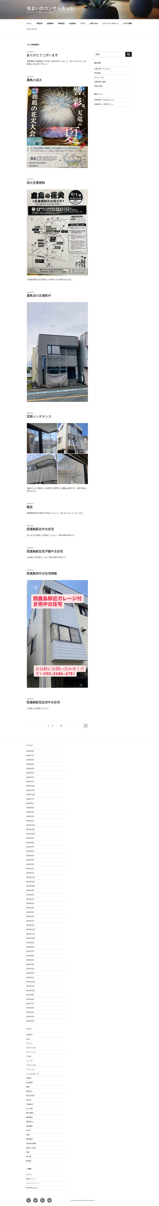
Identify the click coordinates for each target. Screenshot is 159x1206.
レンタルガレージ (32, 1074)
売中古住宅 (30, 1095)
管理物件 (29, 1126)
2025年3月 (30, 816)
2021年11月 (30, 986)
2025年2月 (30, 821)
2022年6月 (30, 956)
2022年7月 (30, 951)
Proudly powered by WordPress (82, 1200)
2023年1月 (30, 925)
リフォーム (30, 1069)
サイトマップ (31, 29)
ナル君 (28, 1056)
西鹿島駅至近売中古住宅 (43, 702)
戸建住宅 (39, 23)
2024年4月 (30, 860)
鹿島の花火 (34, 80)
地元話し (29, 1091)
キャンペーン (31, 1052)
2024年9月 (30, 838)
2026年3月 (30, 773)
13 (61, 726)
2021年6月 (30, 1008)
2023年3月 (30, 916)
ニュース (29, 1061)
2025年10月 (30, 795)
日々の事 (29, 1109)
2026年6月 (30, 760)
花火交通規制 (36, 182)
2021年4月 (30, 1016)
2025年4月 (30, 812)
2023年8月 (30, 895)
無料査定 (61, 23)
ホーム (29, 23)
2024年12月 (30, 825)
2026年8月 (30, 751)
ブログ (82, 23)
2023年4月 (30, 912)
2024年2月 (30, 869)
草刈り (28, 1130)
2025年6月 (30, 803)
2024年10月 (30, 834)
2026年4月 (30, 768)
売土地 (28, 1100)
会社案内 (72, 23)
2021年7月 (30, 1003)
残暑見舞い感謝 (100, 82)
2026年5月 (30, 764)
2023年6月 (30, 903)
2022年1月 (30, 977)
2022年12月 (30, 929)
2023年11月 (30, 882)
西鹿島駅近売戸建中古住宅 (45, 551)
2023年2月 (30, 921)
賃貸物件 (50, 23)
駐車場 (28, 1161)
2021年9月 (30, 995)
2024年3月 (30, 864)
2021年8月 (30, 999)
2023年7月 (30, 899)
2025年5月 (30, 808)
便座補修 (97, 73)
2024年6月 (30, 851)
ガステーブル (99, 77)
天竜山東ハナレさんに (102, 69)
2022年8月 (30, 947)
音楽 (27, 1152)
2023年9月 (30, 890)
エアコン (29, 1043)
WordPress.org (31, 1188)
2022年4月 (30, 964)
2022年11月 (30, 934)
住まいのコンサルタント (50, 8)
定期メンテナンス (39, 416)
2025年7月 (30, 799)
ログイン (29, 1174)
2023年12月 (30, 877)
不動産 (28, 1078)
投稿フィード (31, 1179)
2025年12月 (30, 786)
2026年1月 (30, 781)
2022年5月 (30, 960)
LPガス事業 (127, 23)
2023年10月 (30, 886)
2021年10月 (30, 990)
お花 (27, 1039)
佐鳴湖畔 (97, 100)
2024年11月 (30, 829)
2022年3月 (30, 969)
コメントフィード (32, 1183)
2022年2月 (30, 973)
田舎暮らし (30, 1122)
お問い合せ (94, 23)
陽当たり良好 (31, 1148)
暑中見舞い (30, 1113)
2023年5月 (30, 908)
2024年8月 (30, 842)
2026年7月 (30, 755)
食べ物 (28, 1156)
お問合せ (29, 1034)
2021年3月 (30, 1021)
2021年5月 (30, 1012)
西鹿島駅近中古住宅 (40, 529)
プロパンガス (31, 1065)
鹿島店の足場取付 (39, 295)
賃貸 (27, 1135)
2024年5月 (30, 855)
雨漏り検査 (98, 86)
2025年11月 (30, 790)
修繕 (27, 1087)
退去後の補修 (31, 1143)
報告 (30, 507)
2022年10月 (30, 938)
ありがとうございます (42, 55)
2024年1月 (30, 873)
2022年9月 (30, 943)
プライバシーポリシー (110, 23)
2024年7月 (30, 847)
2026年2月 (30, 777)
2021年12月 (30, 982)
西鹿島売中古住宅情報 (42, 573)
